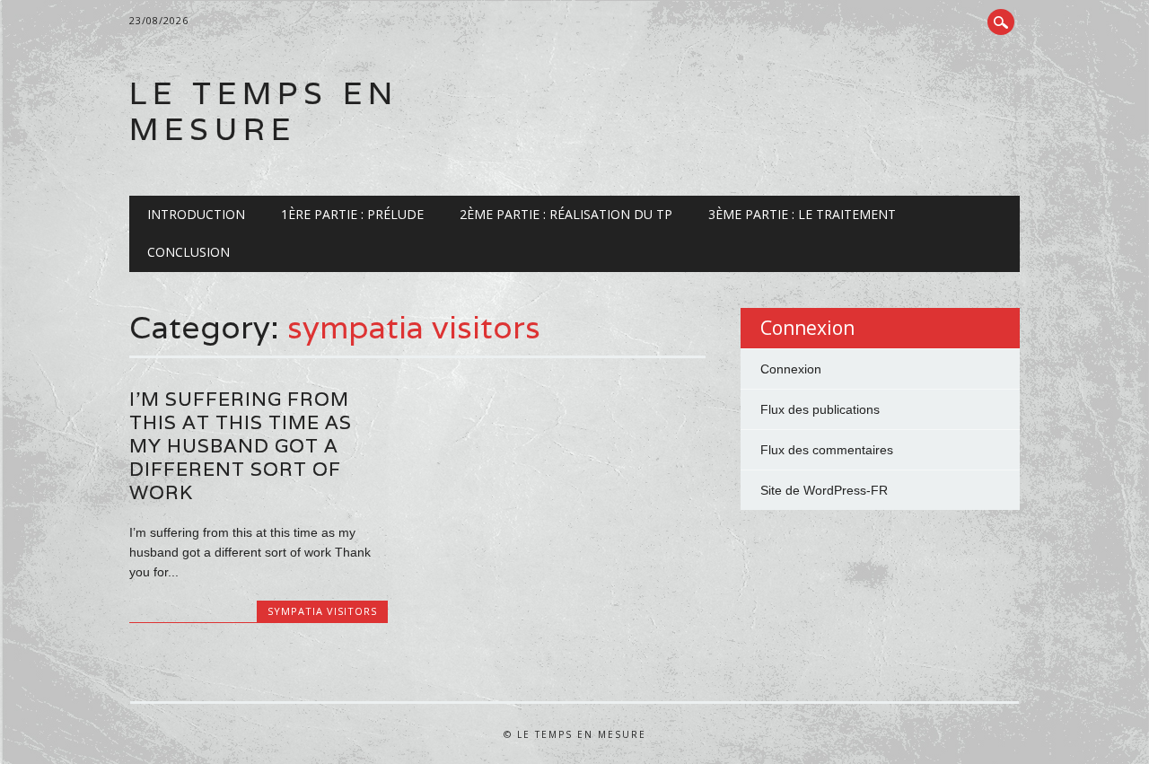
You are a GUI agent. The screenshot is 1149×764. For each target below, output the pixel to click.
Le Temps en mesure (264, 111)
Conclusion (188, 251)
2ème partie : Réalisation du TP (566, 214)
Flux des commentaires (826, 450)
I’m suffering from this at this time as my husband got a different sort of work (240, 446)
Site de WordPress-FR (824, 490)
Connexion (790, 369)
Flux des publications (820, 409)
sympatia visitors (322, 611)
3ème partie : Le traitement (802, 214)
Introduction (196, 214)
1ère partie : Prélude (352, 214)
